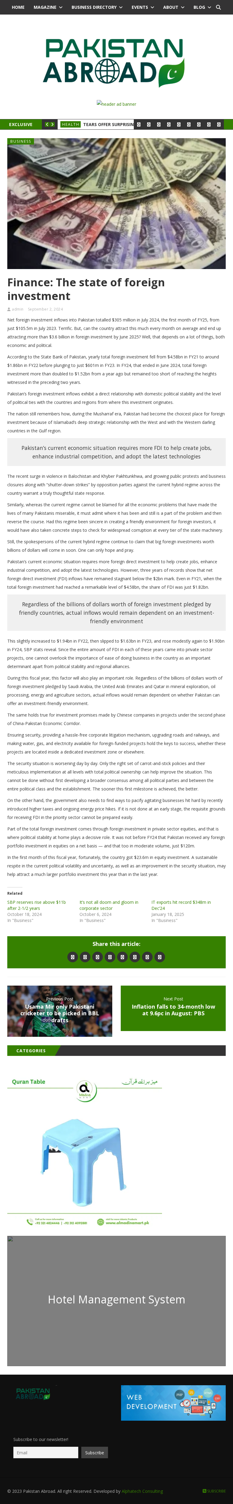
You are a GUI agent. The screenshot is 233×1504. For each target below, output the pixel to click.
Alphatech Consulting (142, 1491)
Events (140, 7)
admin (18, 309)
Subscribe (216, 1491)
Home (18, 7)
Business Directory (94, 7)
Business (20, 141)
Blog (199, 7)
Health (70, 124)
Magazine (45, 7)
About (170, 7)
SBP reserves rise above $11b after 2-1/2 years (36, 905)
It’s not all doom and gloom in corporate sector (108, 905)
